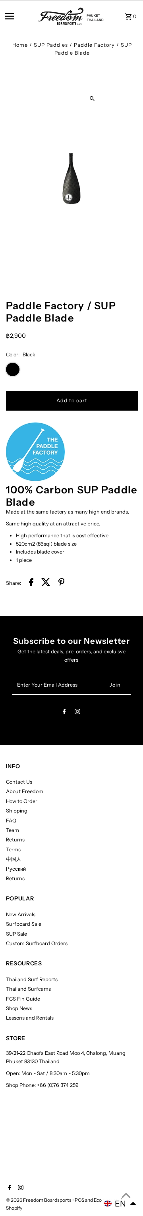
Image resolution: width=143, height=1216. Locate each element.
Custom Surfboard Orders (37, 943)
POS (79, 1200)
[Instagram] (77, 713)
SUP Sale (16, 934)
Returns (15, 840)
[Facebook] (64, 713)
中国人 (13, 859)
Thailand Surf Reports (32, 979)
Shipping (16, 811)
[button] (120, 1203)
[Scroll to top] (126, 1195)
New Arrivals (20, 914)
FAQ (11, 821)
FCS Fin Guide (23, 999)
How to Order (21, 801)
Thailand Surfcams (28, 989)
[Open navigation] (19, 16)
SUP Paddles (51, 45)
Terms (13, 850)
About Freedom (24, 791)
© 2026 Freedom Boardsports (39, 1200)
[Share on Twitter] (45, 583)
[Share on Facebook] (31, 583)
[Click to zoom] (92, 99)
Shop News (19, 1008)
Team (12, 830)
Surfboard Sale (23, 924)
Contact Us (19, 782)
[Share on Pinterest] (61, 583)
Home (20, 45)
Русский (16, 869)
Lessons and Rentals (30, 1018)
